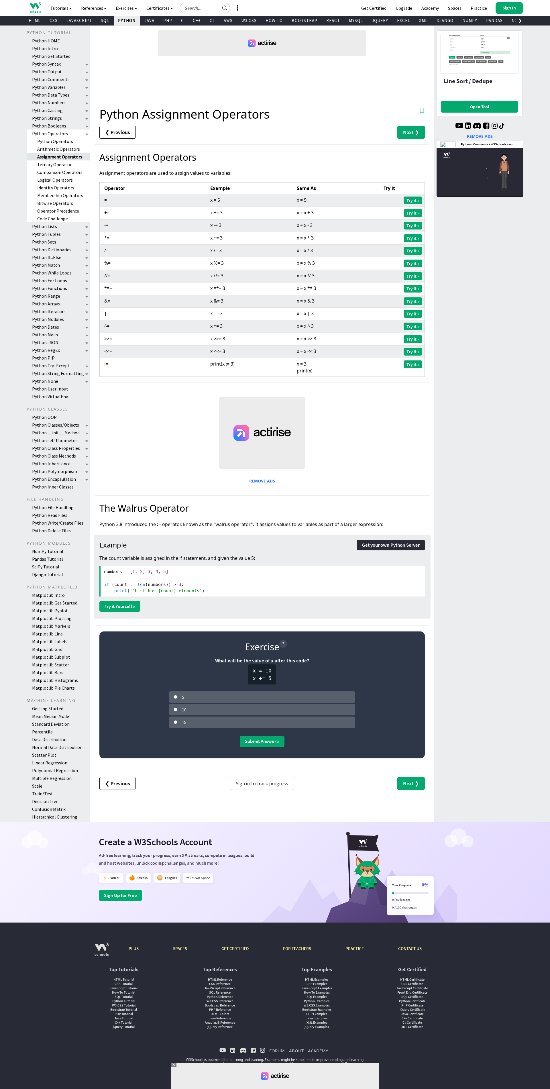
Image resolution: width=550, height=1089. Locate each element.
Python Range (46, 296)
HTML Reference (220, 979)
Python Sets (44, 242)
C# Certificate (412, 1022)
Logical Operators (55, 180)
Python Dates (45, 327)
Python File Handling (53, 507)
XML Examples (317, 1022)
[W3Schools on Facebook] (486, 126)
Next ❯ (411, 132)
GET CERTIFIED (235, 948)
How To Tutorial (123, 992)
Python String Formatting (58, 373)
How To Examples (317, 992)
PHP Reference (220, 1009)
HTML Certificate (412, 979)
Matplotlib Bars (47, 672)
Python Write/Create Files (57, 523)
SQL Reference (220, 992)
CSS (54, 20)
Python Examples (316, 1001)
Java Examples (316, 1018)
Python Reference (220, 996)
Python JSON (45, 342)
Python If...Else (46, 257)
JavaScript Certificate (412, 988)
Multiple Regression (52, 778)
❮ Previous (117, 132)
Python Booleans (49, 126)
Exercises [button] (125, 8)
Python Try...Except (51, 365)
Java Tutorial (123, 1018)
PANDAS (494, 20)
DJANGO (445, 20)
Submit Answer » (262, 741)
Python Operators (50, 133)
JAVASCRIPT (79, 20)
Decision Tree (45, 801)
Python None (45, 381)
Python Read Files (49, 515)
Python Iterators (49, 311)
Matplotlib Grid (47, 649)
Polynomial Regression (55, 770)
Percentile (42, 732)
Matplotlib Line (47, 634)
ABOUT (296, 1050)
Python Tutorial (123, 1001)
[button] (225, 8)
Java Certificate (412, 1014)
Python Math (45, 335)
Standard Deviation (51, 724)
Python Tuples (46, 234)
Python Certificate (412, 1001)
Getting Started (47, 708)
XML (423, 20)
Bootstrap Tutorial (123, 1009)
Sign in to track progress (262, 783)
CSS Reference (220, 984)
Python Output (47, 71)
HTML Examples (316, 979)
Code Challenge (52, 218)
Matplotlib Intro (48, 595)
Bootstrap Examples (316, 1009)
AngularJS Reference (220, 1022)
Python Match (46, 265)
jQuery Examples (317, 1027)
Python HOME (46, 41)
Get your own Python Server (391, 545)
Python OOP (44, 417)
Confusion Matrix (49, 809)
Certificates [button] (158, 8)
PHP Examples (316, 1014)
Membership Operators (60, 195)
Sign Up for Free (120, 895)
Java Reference (220, 1018)
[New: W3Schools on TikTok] (501, 126)
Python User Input (50, 389)
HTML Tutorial (123, 979)
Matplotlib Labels (49, 641)
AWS (228, 20)
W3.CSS (249, 20)
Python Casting (47, 110)
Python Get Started (51, 56)
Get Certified (373, 8)
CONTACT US (410, 948)
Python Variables (49, 87)
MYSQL (356, 20)
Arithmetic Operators (58, 149)
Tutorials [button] (59, 8)
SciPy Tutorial (45, 567)
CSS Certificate (412, 984)
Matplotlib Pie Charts (53, 688)
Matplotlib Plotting (52, 618)
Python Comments (51, 79)
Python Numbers (49, 102)
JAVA (149, 20)
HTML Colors (220, 1014)
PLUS (134, 948)
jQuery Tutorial (124, 1027)
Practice (479, 8)
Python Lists (44, 226)
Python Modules (48, 319)
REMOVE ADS (262, 481)
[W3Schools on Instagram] (494, 126)
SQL (105, 20)
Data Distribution (49, 739)
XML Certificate (412, 1027)
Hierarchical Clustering (54, 817)
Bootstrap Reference (220, 1005)
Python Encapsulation (54, 479)
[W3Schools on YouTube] (459, 126)
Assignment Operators (59, 157)
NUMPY (469, 20)
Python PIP (43, 358)
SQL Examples (317, 996)
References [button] (92, 8)
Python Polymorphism (54, 471)
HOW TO (274, 20)
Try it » (412, 200)
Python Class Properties (56, 448)
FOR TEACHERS (297, 948)
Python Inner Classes (53, 487)
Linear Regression (49, 763)
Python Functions (49, 288)
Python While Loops (52, 273)
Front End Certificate (412, 992)
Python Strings (47, 118)
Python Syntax (46, 64)
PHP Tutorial (124, 1014)
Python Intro (45, 48)
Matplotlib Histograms (55, 680)
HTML (35, 20)
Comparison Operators (59, 172)
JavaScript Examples (317, 988)
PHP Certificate (412, 1005)
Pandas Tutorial (47, 559)
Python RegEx (46, 350)
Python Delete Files (51, 530)
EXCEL (403, 20)
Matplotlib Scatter (50, 665)
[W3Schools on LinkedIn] (468, 126)
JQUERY (380, 20)
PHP (167, 20)
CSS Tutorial (124, 984)
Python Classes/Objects (55, 425)
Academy (430, 8)
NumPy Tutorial (47, 551)
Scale (37, 786)
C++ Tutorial (123, 1022)
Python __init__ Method (56, 432)
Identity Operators (55, 188)
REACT (333, 20)
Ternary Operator (54, 164)
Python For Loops (49, 280)
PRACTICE (354, 948)
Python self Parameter (54, 440)
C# (212, 20)
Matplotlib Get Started (54, 603)
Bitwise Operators (55, 203)
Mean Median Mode (50, 716)
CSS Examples (317, 984)
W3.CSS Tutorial (123, 1005)
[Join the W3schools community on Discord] (477, 126)
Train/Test (42, 793)
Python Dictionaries (51, 249)
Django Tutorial (47, 574)
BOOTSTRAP (304, 20)
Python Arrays (46, 304)
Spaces (454, 8)
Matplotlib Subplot (51, 657)
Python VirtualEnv (50, 396)
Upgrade (404, 8)
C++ (197, 20)
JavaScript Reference (219, 988)
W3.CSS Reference (220, 1001)
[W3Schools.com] (102, 952)
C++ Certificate (412, 1018)
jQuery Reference (220, 1027)
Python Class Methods (54, 456)
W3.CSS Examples (317, 1005)
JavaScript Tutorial (124, 988)
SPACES (180, 948)
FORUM (277, 1050)
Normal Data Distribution (57, 747)
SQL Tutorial (124, 996)
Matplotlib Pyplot (50, 610)
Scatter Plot (44, 755)
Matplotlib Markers (51, 626)
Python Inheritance (51, 463)
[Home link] (35, 7)
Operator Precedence (58, 211)
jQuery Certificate (412, 1009)
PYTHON (126, 20)
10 (184, 710)
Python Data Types (50, 95)
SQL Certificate (412, 996)
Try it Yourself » (120, 606)
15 (184, 722)
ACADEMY (318, 1050)
